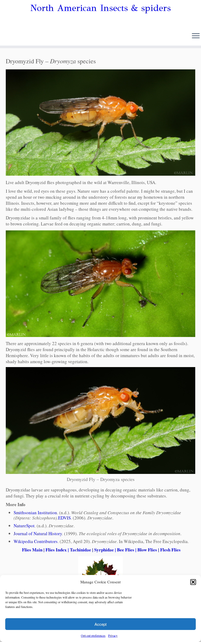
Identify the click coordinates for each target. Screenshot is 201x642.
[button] (193, 582)
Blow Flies (147, 549)
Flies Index (56, 549)
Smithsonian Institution (35, 513)
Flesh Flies (170, 549)
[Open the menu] (196, 36)
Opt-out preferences (93, 635)
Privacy (113, 635)
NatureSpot (24, 526)
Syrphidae (104, 549)
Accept (100, 624)
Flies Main (32, 549)
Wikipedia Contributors (36, 541)
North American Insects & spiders (100, 8)
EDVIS (64, 518)
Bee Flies (125, 549)
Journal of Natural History (38, 533)
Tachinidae (80, 549)
